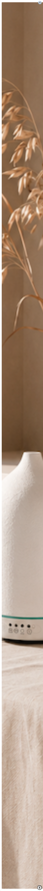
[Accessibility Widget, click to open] (39, 887)
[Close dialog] (40, 2)
